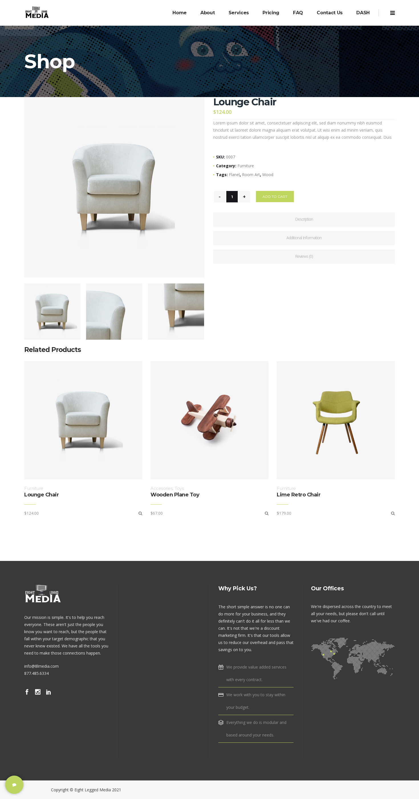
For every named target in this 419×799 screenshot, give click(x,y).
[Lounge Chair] (140, 513)
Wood (267, 174)
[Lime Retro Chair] (393, 513)
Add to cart (275, 196)
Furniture (245, 165)
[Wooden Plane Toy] (267, 513)
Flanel (234, 174)
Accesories (161, 488)
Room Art (251, 174)
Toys (179, 488)
